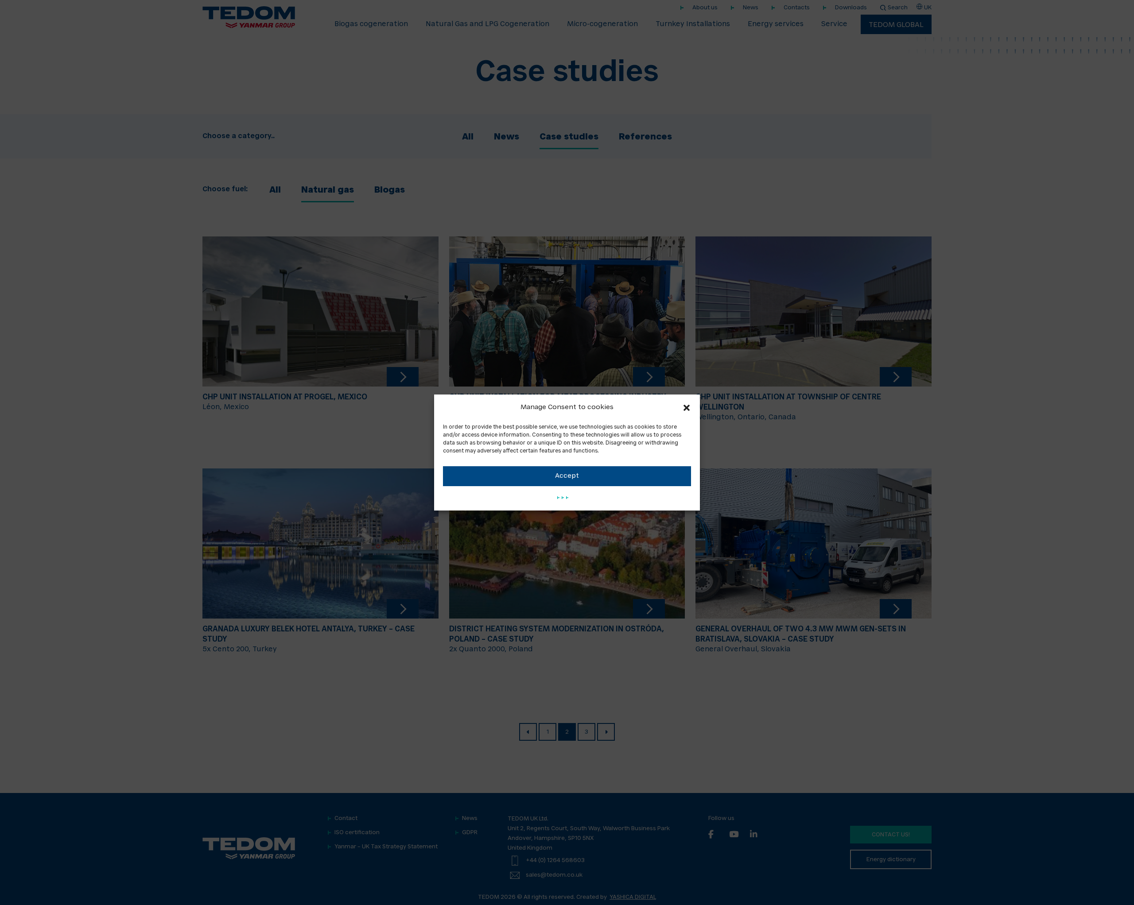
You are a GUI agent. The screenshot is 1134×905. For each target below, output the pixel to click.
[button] (686, 407)
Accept (567, 476)
